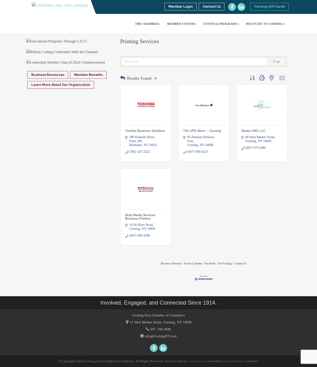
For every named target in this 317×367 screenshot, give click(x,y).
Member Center (180, 24)
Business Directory (171, 263)
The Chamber (146, 24)
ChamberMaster (235, 361)
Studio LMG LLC (253, 131)
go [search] (278, 61)
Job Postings (225, 263)
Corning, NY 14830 (160, 322)
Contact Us (240, 263)
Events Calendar (193, 263)
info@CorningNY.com (160, 336)
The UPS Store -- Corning (202, 131)
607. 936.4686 (160, 329)
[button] (122, 78)
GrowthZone (196, 361)
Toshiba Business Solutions (145, 131)
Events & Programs (220, 24)
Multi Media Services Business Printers (140, 216)
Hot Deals (210, 263)
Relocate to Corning (264, 24)
